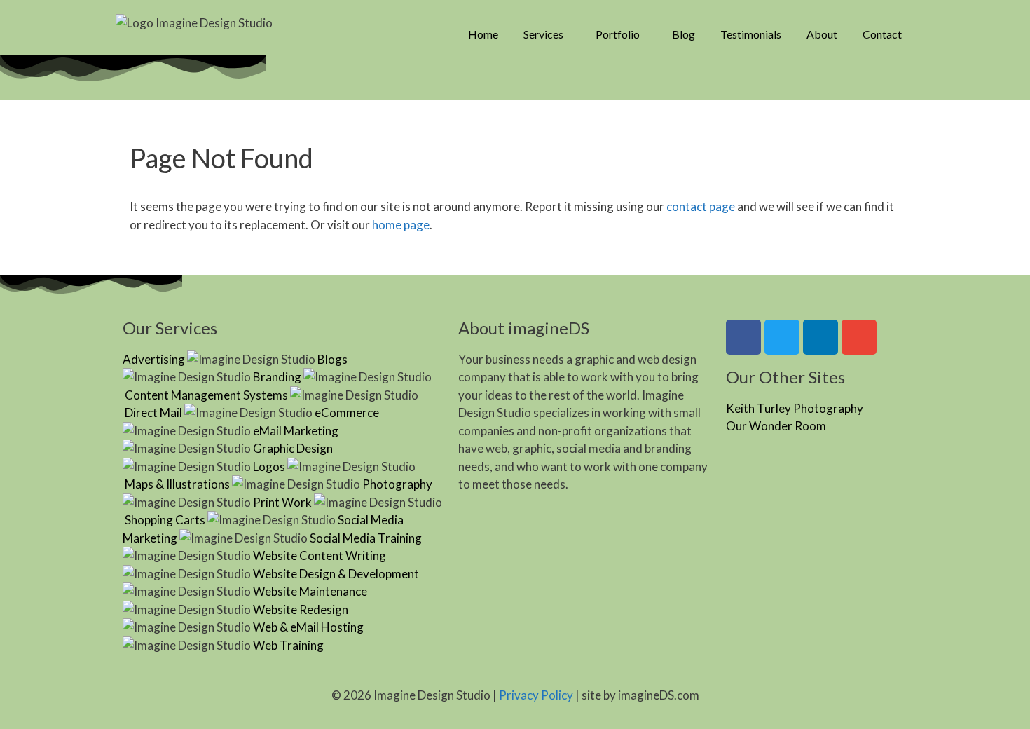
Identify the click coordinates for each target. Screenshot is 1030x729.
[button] (547, 34)
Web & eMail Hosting (308, 627)
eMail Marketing (295, 430)
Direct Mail (153, 412)
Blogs (332, 359)
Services (543, 34)
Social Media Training (366, 538)
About (821, 34)
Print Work (282, 502)
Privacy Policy (536, 695)
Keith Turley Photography (794, 408)
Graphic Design (293, 448)
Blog (683, 34)
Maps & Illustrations (177, 484)
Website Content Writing (319, 555)
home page (401, 224)
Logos (269, 466)
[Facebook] (743, 337)
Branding (277, 376)
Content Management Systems (206, 395)
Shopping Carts (165, 519)
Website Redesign (300, 609)
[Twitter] (781, 337)
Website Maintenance (310, 591)
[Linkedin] (820, 337)
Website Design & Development (336, 573)
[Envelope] (859, 337)
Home (483, 34)
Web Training (288, 645)
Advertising (154, 359)
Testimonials (750, 34)
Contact (882, 34)
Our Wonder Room (776, 425)
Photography (397, 484)
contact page (700, 206)
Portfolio (618, 34)
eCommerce (347, 412)
